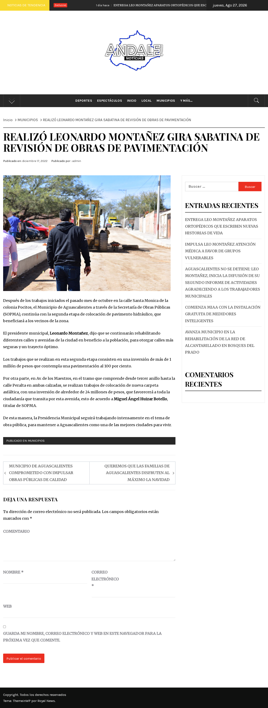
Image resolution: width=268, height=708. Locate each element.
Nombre (13, 572)
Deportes (83, 101)
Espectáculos (109, 101)
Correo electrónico (101, 579)
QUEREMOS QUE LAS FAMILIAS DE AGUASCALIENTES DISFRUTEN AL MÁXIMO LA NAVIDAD (137, 473)
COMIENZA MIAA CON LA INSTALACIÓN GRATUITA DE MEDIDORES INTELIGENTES (222, 314)
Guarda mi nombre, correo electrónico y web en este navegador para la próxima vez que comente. (82, 637)
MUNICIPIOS (36, 440)
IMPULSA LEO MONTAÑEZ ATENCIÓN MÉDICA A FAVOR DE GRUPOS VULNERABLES (220, 251)
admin (76, 161)
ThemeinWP (22, 701)
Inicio (132, 101)
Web (7, 606)
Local (147, 101)
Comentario (16, 531)
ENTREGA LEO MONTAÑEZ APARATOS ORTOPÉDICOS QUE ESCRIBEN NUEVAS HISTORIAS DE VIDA (157, 5)
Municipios (166, 101)
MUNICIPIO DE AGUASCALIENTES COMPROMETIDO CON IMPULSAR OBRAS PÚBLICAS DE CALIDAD (41, 473)
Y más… (186, 101)
